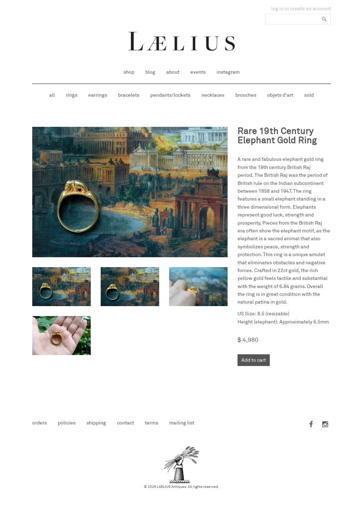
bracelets (128, 95)
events (198, 72)
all (52, 95)
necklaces (212, 95)
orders (39, 423)
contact (125, 423)
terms (151, 423)
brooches (245, 95)
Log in (277, 9)
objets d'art (280, 95)
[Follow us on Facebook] (312, 424)
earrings (97, 95)
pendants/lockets (170, 95)
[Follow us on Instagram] (323, 424)
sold (309, 95)
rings (71, 95)
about (172, 72)
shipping (96, 423)
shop (128, 72)
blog (150, 72)
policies (67, 423)
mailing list (181, 423)
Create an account (310, 9)
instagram (228, 72)
